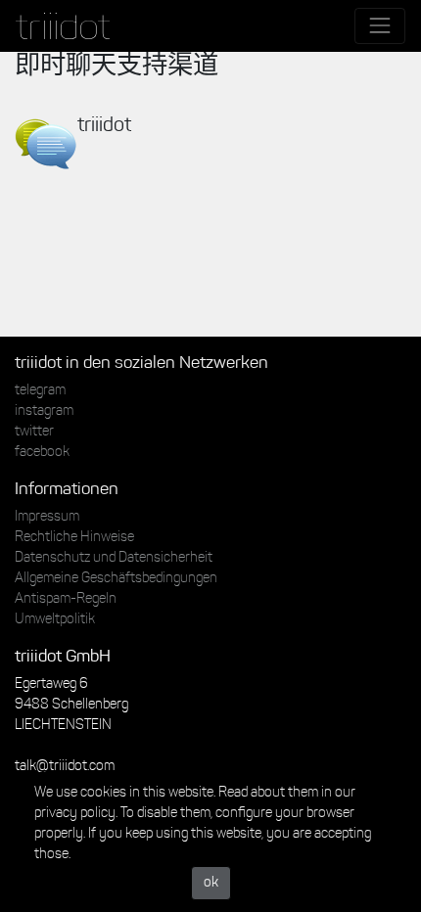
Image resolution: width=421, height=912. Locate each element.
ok (211, 883)
